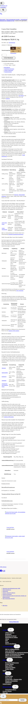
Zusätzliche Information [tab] (9, 68)
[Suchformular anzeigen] (3, 10)
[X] (3, 571)
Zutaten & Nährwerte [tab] (8, 70)
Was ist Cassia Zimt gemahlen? (9, 437)
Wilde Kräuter (7, 684)
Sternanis (16, 194)
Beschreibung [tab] (7, 67)
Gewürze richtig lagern (9, 416)
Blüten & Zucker (7, 687)
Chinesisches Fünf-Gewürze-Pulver (5, 385)
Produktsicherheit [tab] (8, 71)
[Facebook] (1, 571)
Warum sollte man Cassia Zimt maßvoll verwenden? (13, 446)
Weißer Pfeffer (9, 669)
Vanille (5, 670)
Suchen (22, 700)
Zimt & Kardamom (10, 643)
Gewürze (8, 98)
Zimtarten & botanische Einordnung (15, 234)
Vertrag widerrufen (14, 621)
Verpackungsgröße (6, 50)
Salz (4, 673)
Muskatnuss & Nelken (11, 637)
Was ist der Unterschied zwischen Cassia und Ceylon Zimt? (13, 441)
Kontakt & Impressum (7, 594)
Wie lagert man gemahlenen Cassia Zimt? (11, 451)
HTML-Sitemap (3, 566)
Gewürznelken (22, 194)
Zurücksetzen (13, 53)
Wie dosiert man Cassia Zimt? (9, 444)
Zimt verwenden (19, 290)
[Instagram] (4, 571)
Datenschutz (5, 591)
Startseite (2, 19)
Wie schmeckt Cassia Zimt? (8, 438)
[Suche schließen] (3, 696)
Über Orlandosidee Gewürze (9, 598)
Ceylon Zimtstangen (10, 551)
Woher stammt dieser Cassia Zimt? (10, 450)
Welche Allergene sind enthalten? (10, 453)
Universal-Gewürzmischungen (13, 657)
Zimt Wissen (21, 95)
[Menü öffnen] (2, 3)
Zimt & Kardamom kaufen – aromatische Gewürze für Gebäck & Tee (13, 20)
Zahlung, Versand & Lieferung (9, 592)
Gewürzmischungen (8, 646)
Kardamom (4, 196)
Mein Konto (5, 605)
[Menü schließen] (1, 625)
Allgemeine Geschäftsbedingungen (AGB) (11, 588)
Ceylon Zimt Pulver (10, 527)
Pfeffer (5, 660)
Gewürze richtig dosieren (14, 330)
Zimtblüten (4, 380)
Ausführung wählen (14, 531)
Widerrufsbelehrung (7, 589)
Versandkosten (12, 42)
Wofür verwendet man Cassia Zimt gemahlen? (12, 443)
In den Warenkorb (8, 57)
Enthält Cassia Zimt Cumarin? (9, 447)
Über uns (5, 692)
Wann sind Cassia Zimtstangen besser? (11, 448)
